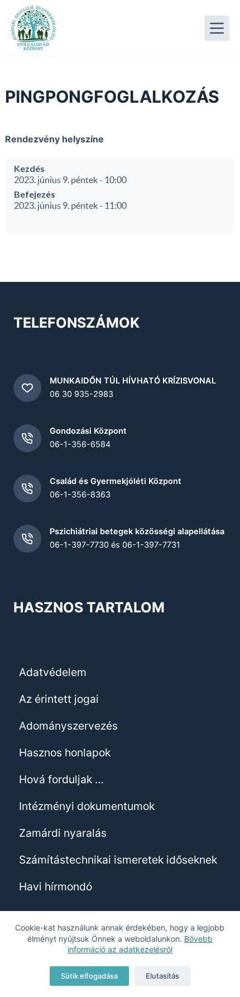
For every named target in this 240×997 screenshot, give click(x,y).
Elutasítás (162, 975)
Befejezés (34, 194)
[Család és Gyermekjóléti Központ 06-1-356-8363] (27, 488)
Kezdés (29, 168)
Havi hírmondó (55, 886)
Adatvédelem (53, 672)
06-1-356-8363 (80, 495)
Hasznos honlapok (65, 752)
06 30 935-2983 (81, 394)
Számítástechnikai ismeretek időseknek (118, 859)
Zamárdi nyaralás (63, 833)
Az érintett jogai (59, 699)
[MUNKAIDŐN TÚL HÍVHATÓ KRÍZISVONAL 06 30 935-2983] (27, 388)
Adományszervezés (68, 725)
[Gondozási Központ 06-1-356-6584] (27, 438)
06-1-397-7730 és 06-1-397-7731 (115, 545)
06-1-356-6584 (80, 444)
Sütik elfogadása (89, 975)
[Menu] (216, 28)
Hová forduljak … (61, 779)
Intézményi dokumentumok (87, 806)
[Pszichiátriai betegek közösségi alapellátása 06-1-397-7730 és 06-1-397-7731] (27, 539)
